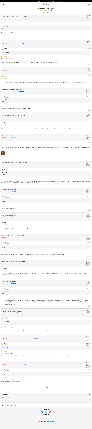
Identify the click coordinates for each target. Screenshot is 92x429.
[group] (46, 1)
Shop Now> (26, 17)
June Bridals (46, 4)
